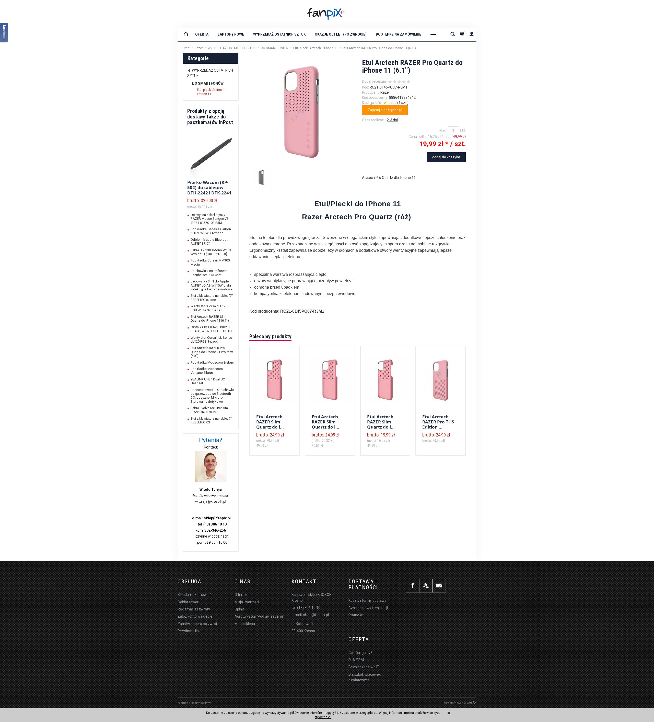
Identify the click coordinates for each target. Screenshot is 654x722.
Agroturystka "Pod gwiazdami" (259, 616)
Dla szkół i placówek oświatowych (364, 677)
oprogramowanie (455, 703)
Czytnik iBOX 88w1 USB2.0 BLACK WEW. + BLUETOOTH (211, 329)
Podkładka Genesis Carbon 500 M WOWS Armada (211, 231)
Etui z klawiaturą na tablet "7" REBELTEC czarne (212, 297)
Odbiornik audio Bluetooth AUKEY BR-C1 (210, 241)
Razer (385, 92)
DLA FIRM (356, 660)
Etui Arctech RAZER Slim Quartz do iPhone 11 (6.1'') (210, 318)
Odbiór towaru (189, 602)
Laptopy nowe (231, 34)
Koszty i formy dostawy (367, 600)
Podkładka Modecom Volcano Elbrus (207, 371)
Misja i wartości (247, 602)
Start (186, 48)
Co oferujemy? (360, 653)
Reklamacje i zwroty (194, 609)
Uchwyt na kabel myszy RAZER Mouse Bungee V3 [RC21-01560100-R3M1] (209, 219)
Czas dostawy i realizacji (368, 608)
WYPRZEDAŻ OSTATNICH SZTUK (279, 34)
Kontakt (303, 582)
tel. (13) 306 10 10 (305, 608)
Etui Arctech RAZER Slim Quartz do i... (270, 422)
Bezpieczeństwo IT (363, 667)
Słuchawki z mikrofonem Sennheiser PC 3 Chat (209, 273)
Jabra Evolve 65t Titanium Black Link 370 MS (209, 410)
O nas (242, 582)
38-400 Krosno (303, 631)
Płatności (356, 615)
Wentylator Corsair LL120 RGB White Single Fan (209, 308)
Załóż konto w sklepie (195, 616)
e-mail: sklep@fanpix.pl (310, 615)
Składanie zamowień (195, 595)
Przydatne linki (189, 631)
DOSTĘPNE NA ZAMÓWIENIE (398, 34)
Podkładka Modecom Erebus (212, 362)
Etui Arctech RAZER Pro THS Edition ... (438, 422)
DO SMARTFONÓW (208, 83)
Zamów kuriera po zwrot (197, 624)
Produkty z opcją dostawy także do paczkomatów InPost (210, 116)
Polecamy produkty (270, 336)
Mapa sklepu (245, 624)
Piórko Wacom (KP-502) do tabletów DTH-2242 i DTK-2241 (209, 187)
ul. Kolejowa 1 (302, 624)
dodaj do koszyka (446, 157)
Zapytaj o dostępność (385, 110)
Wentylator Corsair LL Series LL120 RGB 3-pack (211, 339)
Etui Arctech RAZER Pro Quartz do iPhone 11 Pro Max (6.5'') (212, 352)
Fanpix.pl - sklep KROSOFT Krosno (312, 597)
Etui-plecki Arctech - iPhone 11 (211, 92)
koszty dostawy (201, 703)
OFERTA (201, 34)
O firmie (241, 595)
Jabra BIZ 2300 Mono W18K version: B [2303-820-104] (211, 252)
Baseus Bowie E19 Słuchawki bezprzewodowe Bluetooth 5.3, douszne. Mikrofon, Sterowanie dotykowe (212, 395)
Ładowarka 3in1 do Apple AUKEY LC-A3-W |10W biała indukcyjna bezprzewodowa (211, 285)
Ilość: (443, 130)
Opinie (240, 609)
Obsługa (189, 582)
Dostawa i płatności (363, 584)
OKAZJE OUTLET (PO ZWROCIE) (341, 34)
